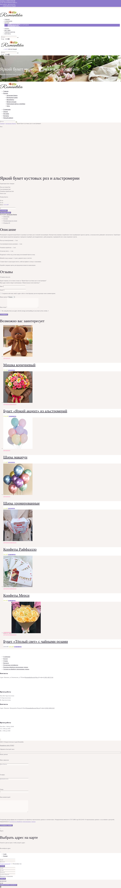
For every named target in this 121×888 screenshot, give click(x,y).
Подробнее (6, 358)
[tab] (62, 217)
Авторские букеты (10, 123)
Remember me (17, 864)
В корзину (4, 210)
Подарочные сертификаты (10, 665)
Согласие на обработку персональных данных (16, 669)
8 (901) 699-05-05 (49, 708)
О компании (6, 656)
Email (2, 290)
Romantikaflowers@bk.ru (32, 677)
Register (5, 856)
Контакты (6, 663)
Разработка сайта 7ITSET (7, 745)
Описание (6, 216)
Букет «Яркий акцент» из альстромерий (35, 411)
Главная (2, 74)
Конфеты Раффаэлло (20, 549)
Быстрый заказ (5, 212)
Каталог (6, 74)
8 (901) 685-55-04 (48, 677)
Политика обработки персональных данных (15, 667)
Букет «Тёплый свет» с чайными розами (35, 641)
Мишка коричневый (19, 365)
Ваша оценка (4, 297)
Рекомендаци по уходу (10, 221)
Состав (5, 218)
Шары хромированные (21, 503)
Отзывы (5, 661)
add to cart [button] (12, 416)
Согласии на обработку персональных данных (22, 821)
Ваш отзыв (3, 307)
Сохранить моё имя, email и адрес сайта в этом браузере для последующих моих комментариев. (29, 293)
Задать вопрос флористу (8, 884)
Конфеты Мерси (16, 595)
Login (4, 854)
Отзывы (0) (6, 223)
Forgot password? (5, 864)
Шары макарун (15, 457)
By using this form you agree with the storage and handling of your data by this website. (25, 311)
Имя (1, 286)
